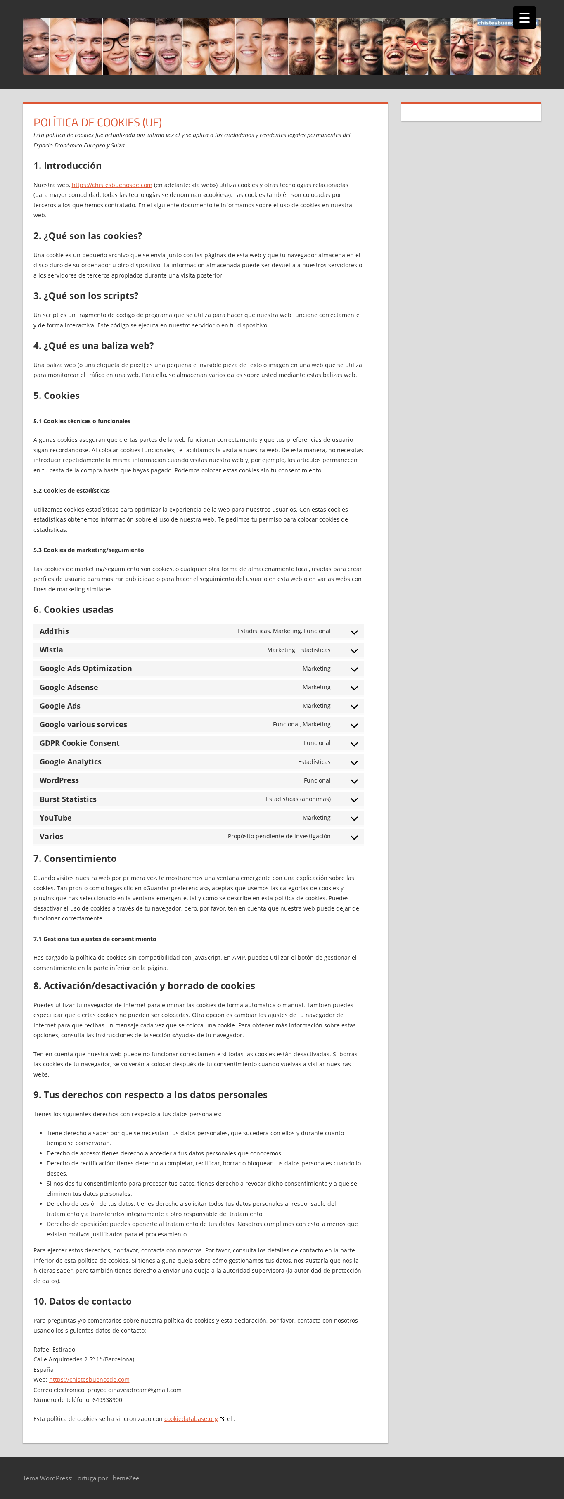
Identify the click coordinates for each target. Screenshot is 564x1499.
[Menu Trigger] (524, 17)
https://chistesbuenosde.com (112, 185)
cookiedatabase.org (191, 1419)
